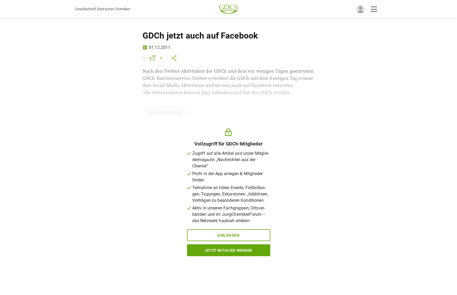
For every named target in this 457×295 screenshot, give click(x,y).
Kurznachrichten (165, 113)
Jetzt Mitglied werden (228, 250)
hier (206, 93)
